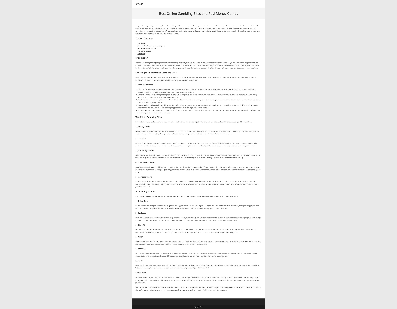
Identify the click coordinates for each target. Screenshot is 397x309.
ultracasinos (160, 31)
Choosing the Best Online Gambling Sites (152, 46)
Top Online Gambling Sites (147, 48)
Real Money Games (144, 51)
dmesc (139, 3)
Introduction (142, 43)
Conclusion (141, 54)
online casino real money (170, 68)
